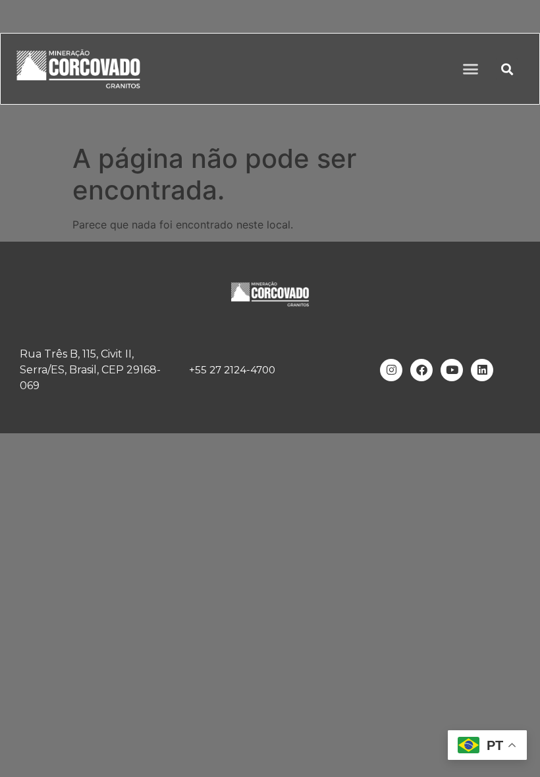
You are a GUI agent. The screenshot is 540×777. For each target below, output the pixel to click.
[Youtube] (452, 370)
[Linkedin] (482, 370)
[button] (470, 69)
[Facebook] (421, 370)
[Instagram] (391, 370)
